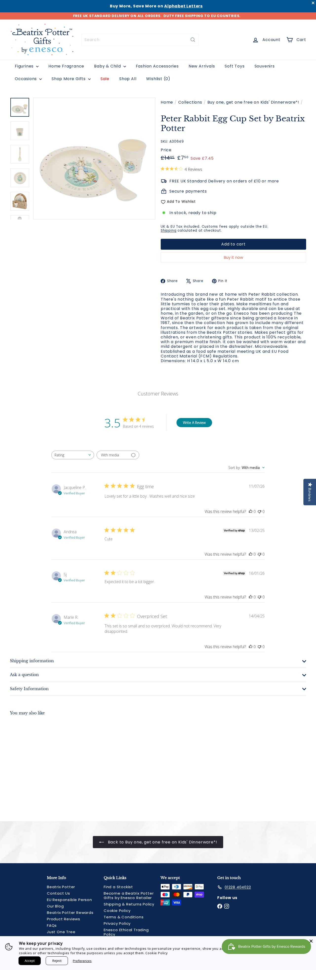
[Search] (193, 40)
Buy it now (233, 257)
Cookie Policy (117, 910)
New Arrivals (202, 66)
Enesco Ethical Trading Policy (126, 932)
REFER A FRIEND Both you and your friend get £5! (157, 15)
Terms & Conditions (123, 917)
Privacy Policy (117, 923)
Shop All (127, 79)
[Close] (311, 941)
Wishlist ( (157, 79)
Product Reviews (63, 919)
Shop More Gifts (69, 79)
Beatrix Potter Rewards (70, 912)
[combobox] (140, 40)
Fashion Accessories (157, 66)
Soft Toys (234, 66)
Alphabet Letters (183, 6)
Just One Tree (61, 931)
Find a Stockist (118, 886)
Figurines (25, 66)
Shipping (168, 230)
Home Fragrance (66, 66)
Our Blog (55, 906)
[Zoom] (94, 158)
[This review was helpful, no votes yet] (250, 511)
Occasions (26, 79)
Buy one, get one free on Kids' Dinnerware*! (253, 102)
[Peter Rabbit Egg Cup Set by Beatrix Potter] (32, 764)
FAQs (52, 925)
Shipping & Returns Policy (129, 904)
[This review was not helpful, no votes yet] (259, 511)
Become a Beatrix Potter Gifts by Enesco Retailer (129, 895)
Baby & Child (108, 66)
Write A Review (194, 422)
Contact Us (58, 893)
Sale (104, 79)
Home (167, 102)
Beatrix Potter (61, 886)
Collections (190, 102)
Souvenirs (265, 66)
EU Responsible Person (69, 899)
